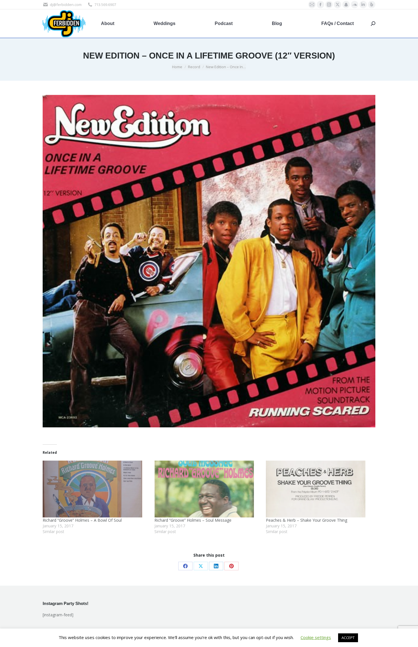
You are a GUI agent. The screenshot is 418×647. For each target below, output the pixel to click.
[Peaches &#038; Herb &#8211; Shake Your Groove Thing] (319, 489)
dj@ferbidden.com (66, 4)
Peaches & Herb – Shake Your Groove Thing (306, 520)
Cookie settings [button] (316, 637)
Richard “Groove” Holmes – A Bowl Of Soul (82, 520)
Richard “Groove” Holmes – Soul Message (192, 520)
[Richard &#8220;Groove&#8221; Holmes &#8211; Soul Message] (207, 489)
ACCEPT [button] (348, 637)
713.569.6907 (105, 4)
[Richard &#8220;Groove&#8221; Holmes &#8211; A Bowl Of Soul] (96, 489)
